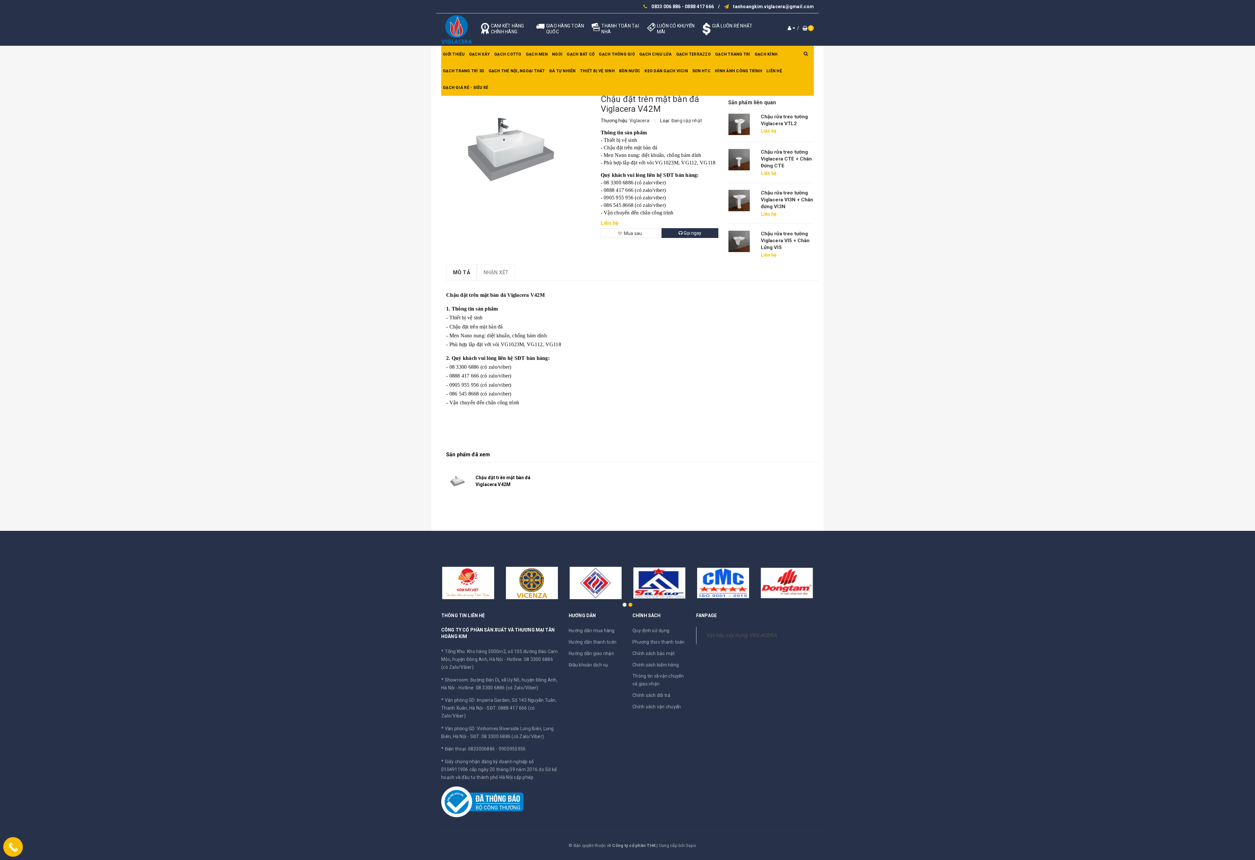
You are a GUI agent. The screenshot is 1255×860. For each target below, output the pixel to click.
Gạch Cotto (508, 54)
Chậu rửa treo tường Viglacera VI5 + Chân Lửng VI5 (785, 240)
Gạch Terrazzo (693, 54)
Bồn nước (629, 71)
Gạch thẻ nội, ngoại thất (517, 71)
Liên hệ (774, 71)
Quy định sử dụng (650, 630)
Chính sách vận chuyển (656, 706)
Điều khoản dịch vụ (588, 664)
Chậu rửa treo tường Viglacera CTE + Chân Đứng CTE (786, 159)
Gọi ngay (692, 233)
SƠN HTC (701, 71)
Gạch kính (766, 54)
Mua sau (633, 233)
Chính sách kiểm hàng (655, 664)
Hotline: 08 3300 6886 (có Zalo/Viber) (498, 687)
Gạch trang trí (732, 54)
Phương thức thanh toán (658, 642)
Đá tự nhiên (562, 71)
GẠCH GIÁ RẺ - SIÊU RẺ (465, 87)
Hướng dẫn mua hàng (592, 630)
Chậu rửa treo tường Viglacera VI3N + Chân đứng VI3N (787, 200)
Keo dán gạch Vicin (666, 71)
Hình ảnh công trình (738, 71)
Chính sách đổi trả (651, 695)
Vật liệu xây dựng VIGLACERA (741, 635)
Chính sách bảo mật (653, 653)
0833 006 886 (665, 6)
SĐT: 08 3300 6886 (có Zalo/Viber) (507, 736)
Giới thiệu (454, 54)
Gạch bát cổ (580, 54)
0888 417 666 (699, 6)
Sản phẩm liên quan (752, 102)
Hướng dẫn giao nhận (591, 653)
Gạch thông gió (617, 54)
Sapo (691, 845)
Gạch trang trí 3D (463, 71)
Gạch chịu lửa (655, 54)
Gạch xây (479, 54)
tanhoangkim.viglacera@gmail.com (773, 6)
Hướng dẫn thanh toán (592, 642)
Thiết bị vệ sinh (597, 71)
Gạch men (537, 54)
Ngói (557, 54)
